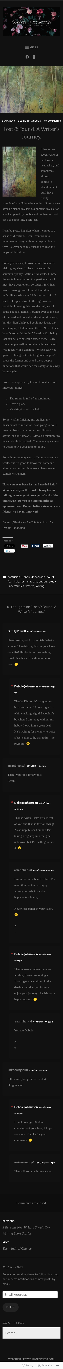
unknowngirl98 (18, 1070)
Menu (34, 47)
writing (40, 586)
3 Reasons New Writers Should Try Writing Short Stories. (26, 1227)
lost (23, 581)
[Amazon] (35, 57)
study (52, 581)
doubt (50, 577)
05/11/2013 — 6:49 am (36, 766)
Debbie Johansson (29, 121)
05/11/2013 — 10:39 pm (43, 1022)
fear (10, 581)
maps (30, 581)
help (16, 581)
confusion (14, 577)
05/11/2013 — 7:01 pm (38, 1070)
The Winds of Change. (17, 1245)
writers (30, 586)
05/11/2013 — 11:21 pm (45, 1163)
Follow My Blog (13, 1267)
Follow (10, 1307)
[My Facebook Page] (28, 57)
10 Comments (52, 121)
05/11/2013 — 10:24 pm (43, 870)
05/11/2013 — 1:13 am (36, 631)
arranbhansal (16, 765)
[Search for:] (31, 1333)
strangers (41, 581)
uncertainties (16, 586)
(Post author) (12, 686)
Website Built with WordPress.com (31, 1359)
